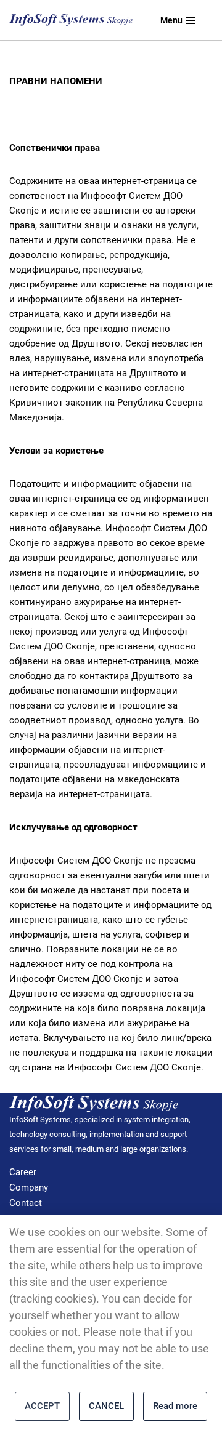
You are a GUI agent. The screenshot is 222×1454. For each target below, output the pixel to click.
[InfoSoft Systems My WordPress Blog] (71, 20)
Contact (25, 1202)
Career (22, 1172)
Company (28, 1187)
